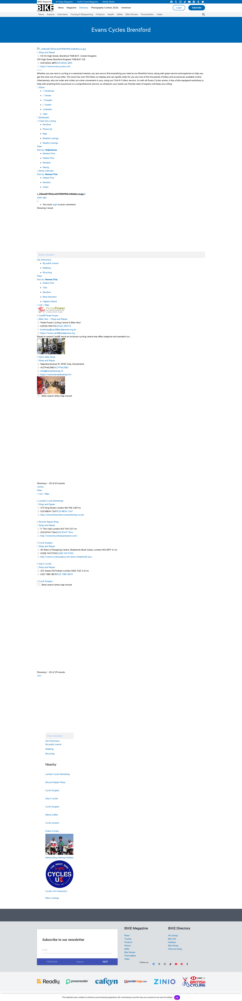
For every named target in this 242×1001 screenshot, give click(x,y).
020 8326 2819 (64, 63)
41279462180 (61, 367)
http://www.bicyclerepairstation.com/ (58, 536)
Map (45, 133)
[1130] (164, 982)
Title (45, 287)
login (55, 204)
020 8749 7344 (65, 532)
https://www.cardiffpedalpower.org (57, 333)
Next (105, 961)
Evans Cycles (52, 831)
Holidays (172, 942)
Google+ (48, 100)
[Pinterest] (181, 964)
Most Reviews (50, 297)
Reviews (47, 124)
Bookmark (43, 117)
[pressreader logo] (77, 981)
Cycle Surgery (46, 543)
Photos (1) (47, 129)
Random (47, 162)
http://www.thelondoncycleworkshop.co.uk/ (62, 515)
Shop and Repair (46, 52)
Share (41, 87)
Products (128, 942)
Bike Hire (43, 319)
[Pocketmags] (135, 981)
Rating (46, 167)
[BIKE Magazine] (45, 7)
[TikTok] (170, 964)
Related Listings (51, 138)
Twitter (47, 95)
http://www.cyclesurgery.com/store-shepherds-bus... (66, 557)
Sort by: (47, 150)
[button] (203, 14)
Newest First (49, 153)
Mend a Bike (51, 815)
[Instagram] (164, 964)
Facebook (49, 91)
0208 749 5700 (65, 553)
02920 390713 (63, 326)
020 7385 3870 (65, 574)
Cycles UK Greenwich (56, 891)
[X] (159, 964)
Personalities (130, 956)
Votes (45, 187)
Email (44, 950)
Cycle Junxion (52, 823)
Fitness (127, 945)
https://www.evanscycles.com (55, 66)
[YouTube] (176, 964)
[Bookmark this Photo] (37, 201)
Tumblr (47, 105)
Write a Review (46, 171)
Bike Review (129, 952)
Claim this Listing (47, 121)
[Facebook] (153, 964)
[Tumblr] (187, 964)
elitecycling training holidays (59, 857)
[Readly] (48, 981)
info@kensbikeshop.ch (51, 371)
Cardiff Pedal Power (48, 315)
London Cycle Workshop (51, 501)
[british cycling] (194, 981)
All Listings (173, 935)
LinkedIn (47, 109)
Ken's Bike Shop (47, 357)
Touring (127, 939)
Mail (45, 114)
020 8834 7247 (65, 511)
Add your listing (175, 949)
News (127, 935)
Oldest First (48, 158)
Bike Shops (173, 945)
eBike (126, 949)
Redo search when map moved (56, 396)
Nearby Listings (50, 143)
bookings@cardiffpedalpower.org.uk (58, 329)
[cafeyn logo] (106, 981)
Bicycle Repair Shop (49, 522)
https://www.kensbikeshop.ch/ (56, 374)
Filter (39, 146)
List (40, 305)
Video (127, 959)
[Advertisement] (121, 915)
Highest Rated (50, 301)
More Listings (52, 898)
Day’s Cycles (45, 564)
